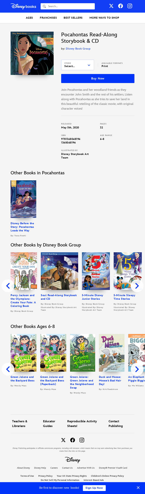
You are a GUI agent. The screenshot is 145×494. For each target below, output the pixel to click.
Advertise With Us (86, 468)
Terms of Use (27, 476)
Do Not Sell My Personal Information (60, 480)
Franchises (48, 17)
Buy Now (97, 78)
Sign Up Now (94, 487)
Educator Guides (49, 424)
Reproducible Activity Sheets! (82, 424)
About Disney (23, 468)
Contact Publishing (116, 424)
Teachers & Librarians (19, 424)
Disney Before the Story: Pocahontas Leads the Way (22, 227)
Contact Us (67, 468)
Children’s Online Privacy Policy (107, 476)
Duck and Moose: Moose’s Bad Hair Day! (110, 380)
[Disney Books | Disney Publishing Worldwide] (23, 6)
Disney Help (40, 468)
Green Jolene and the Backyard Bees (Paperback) (52, 380)
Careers (54, 468)
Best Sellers (73, 17)
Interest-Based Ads (94, 480)
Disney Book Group (78, 48)
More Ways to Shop (104, 17)
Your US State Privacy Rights (72, 476)
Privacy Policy (45, 476)
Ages (29, 17)
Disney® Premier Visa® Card (113, 468)
